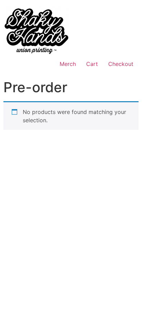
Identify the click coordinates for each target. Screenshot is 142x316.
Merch (68, 63)
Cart (92, 63)
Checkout (120, 63)
